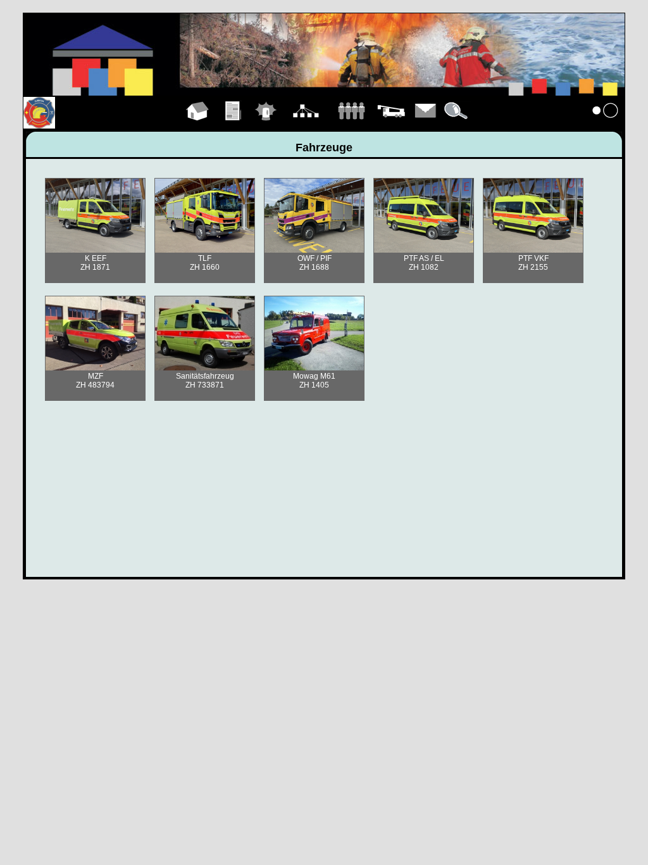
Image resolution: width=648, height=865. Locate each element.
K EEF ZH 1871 (95, 263)
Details (457, 125)
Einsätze (266, 125)
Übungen (233, 125)
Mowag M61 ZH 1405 (314, 380)
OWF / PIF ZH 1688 (314, 263)
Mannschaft (351, 125)
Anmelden (606, 125)
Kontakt (426, 125)
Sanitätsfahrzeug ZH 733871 (205, 380)
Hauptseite (198, 125)
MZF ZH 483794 (95, 380)
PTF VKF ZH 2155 (533, 263)
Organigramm (306, 125)
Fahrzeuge (391, 125)
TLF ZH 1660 (205, 263)
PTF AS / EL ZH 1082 (424, 263)
